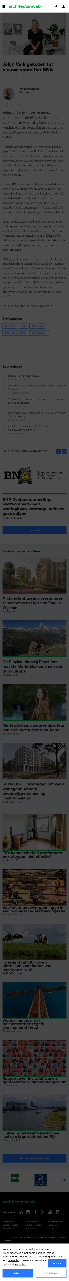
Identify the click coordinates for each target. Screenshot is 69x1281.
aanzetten (20, 1264)
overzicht (13, 1260)
